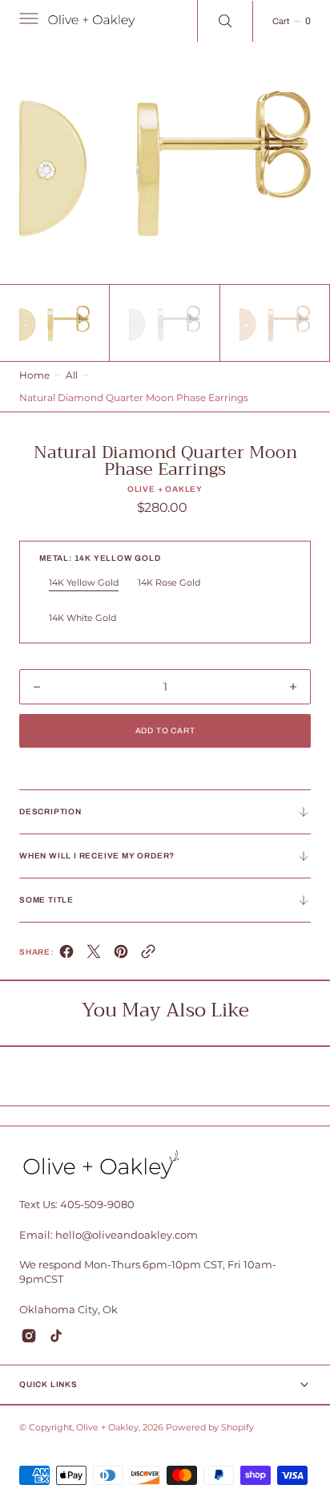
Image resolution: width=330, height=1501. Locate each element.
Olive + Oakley (107, 1427)
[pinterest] (121, 955)
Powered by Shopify (210, 1427)
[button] (27, 21)
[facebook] (66, 955)
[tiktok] (56, 1335)
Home (34, 375)
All (72, 375)
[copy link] (148, 955)
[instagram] (28, 1335)
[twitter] (94, 955)
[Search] (225, 21)
